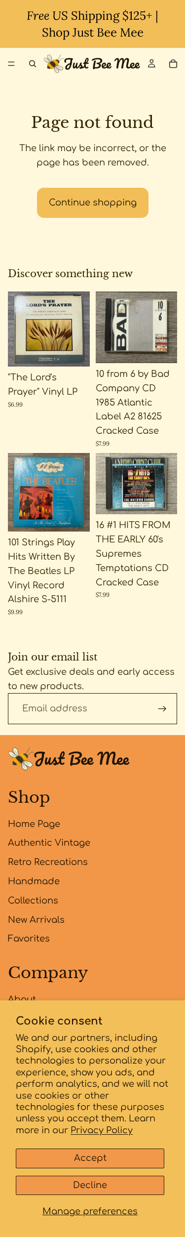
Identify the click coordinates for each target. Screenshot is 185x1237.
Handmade (34, 881)
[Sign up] (162, 709)
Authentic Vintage (49, 843)
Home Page (34, 824)
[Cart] (173, 64)
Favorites (29, 939)
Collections (33, 901)
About (22, 999)
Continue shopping (93, 202)
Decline (90, 1185)
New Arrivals (36, 920)
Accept (90, 1158)
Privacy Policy (102, 1130)
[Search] (32, 64)
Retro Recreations (48, 862)
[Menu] (11, 63)
